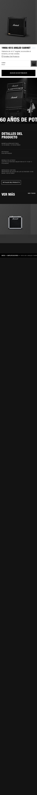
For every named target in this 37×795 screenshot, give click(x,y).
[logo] (8, 8)
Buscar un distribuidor (18, 73)
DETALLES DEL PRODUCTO (11, 182)
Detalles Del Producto (11, 56)
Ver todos (31, 193)
